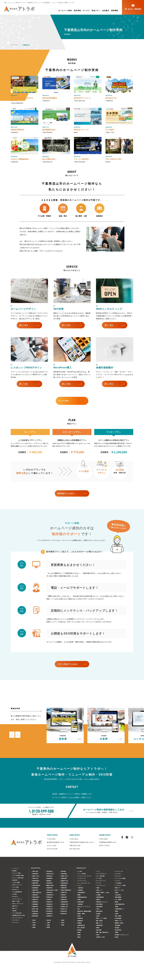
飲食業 (116, 937)
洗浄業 (79, 915)
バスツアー (117, 880)
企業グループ (99, 890)
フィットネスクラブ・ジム (83, 883)
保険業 (116, 892)
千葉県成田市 (35, 894)
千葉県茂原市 (49, 904)
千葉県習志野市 (64, 901)
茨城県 (62, 920)
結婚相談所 (80, 920)
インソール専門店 (81, 873)
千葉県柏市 (49, 899)
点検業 (97, 915)
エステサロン (118, 873)
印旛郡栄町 (49, 880)
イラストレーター (119, 871)
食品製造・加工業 (100, 937)
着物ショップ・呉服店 (101, 918)
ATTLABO (72, 951)
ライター (79, 885)
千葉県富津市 (49, 887)
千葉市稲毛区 (49, 871)
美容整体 (79, 923)
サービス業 (98, 878)
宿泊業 (116, 906)
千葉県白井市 (49, 901)
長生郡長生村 (64, 911)
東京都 (34, 920)
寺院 (78, 908)
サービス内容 (15, 887)
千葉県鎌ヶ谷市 (64, 906)
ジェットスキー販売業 (120, 878)
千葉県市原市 (49, 892)
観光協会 (117, 927)
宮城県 (62, 924)
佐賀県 (48, 924)
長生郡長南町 (35, 911)
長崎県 (34, 927)
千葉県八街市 (35, 878)
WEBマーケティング (17, 884)
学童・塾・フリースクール (83, 906)
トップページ (14, 45)
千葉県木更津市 (35, 897)
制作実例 (77, 10)
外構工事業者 (99, 904)
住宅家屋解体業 (81, 892)
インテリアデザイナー (101, 873)
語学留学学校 (118, 930)
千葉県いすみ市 (35, 876)
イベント (98, 871)
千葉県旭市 (63, 894)
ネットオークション (101, 880)
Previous (11, 735)
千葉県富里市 (64, 887)
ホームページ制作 (65, 10)
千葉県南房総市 (35, 880)
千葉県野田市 (35, 906)
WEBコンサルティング (17, 903)
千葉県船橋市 (35, 904)
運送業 (79, 934)
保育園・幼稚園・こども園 (102, 892)
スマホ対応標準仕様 (17, 891)
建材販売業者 (99, 911)
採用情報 (114, 10)
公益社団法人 (118, 894)
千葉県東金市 (64, 897)
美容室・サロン (118, 920)
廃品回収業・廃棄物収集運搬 (84, 911)
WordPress (15, 896)
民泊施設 (98, 913)
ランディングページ (17, 898)
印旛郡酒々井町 (64, 880)
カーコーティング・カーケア (84, 876)
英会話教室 (117, 925)
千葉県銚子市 (49, 906)
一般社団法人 (80, 887)
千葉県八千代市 (64, 876)
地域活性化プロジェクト (102, 901)
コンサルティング (81, 878)
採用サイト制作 (16, 901)
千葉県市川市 (64, 892)
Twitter (132, 837)
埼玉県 (34, 922)
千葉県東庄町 (49, 897)
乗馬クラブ (117, 887)
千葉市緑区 (63, 871)
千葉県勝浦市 (49, 878)
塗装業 (116, 901)
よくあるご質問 (16, 882)
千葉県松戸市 (35, 899)
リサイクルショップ (101, 885)
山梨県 (48, 922)
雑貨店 (79, 937)
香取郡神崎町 (35, 915)
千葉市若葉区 (64, 873)
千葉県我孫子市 (50, 894)
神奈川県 (49, 920)
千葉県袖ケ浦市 (64, 904)
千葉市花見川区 (50, 873)
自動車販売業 (99, 925)
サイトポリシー (16, 920)
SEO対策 (14, 894)
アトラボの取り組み (17, 913)
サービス (86, 10)
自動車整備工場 (81, 925)
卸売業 (79, 899)
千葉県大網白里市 (36, 885)
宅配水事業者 (99, 906)
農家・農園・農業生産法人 (102, 932)
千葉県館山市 (35, 913)
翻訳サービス (99, 923)
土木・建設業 (118, 899)
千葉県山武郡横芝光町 (66, 890)
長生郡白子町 (64, 908)
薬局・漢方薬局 (81, 927)
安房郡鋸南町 (35, 887)
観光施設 (79, 930)
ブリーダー (98, 883)
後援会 (116, 911)
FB (122, 837)
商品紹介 (98, 899)
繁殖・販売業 (99, 920)
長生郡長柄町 (49, 911)
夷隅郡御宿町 (64, 885)
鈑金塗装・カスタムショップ (122, 934)
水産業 (116, 913)
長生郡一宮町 (35, 908)
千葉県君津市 (49, 883)
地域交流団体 (80, 901)
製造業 (97, 927)
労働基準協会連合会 (82, 897)
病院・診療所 (118, 915)
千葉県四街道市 (64, 883)
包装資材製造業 (100, 897)
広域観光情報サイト (120, 908)
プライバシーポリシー (17, 917)
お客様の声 (15, 880)
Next (17, 735)
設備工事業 (98, 930)
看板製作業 (80, 918)
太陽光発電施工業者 (120, 904)
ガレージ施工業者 (100, 876)
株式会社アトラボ (19, 9)
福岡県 (48, 927)
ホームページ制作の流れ (18, 877)
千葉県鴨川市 (49, 915)
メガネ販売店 (118, 883)
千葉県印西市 (35, 883)
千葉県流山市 (64, 899)
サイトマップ (15, 922)
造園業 (116, 932)
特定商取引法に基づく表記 (18, 915)
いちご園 (79, 871)
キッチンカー (118, 876)
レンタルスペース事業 (120, 885)
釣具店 (97, 934)
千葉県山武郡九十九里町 (52, 890)
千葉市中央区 (35, 871)
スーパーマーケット (82, 880)
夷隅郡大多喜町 (50, 885)
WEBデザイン (15, 889)
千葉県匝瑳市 (64, 878)
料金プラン (96, 10)
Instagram (127, 837)
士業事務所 (80, 904)
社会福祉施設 (118, 918)
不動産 (97, 887)
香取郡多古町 (64, 913)
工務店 (97, 908)
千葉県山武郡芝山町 (36, 892)
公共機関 (98, 894)
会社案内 (105, 10)
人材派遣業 (80, 890)
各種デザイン (15, 906)
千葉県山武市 (35, 890)
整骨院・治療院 (81, 913)
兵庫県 (34, 924)
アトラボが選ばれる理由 (18, 875)
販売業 (79, 932)
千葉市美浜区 (35, 873)
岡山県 (62, 922)
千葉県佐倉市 (49, 876)
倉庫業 (79, 894)
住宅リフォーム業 (119, 890)
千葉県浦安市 (35, 901)
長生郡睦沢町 (49, 908)
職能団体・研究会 (119, 923)
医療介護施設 (118, 897)
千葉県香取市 (49, 913)
